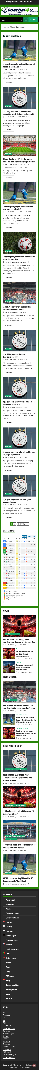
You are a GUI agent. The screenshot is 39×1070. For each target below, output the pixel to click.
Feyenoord (7, 1015)
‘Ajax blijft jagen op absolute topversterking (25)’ (19, 340)
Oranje (8, 971)
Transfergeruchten (20, 769)
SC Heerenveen (9, 1057)
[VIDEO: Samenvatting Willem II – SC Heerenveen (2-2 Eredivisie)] (19, 864)
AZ (4, 1020)
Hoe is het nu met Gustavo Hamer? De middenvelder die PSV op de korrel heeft (9, 719)
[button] (3, 20)
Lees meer (9, 82)
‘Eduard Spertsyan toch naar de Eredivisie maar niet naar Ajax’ (19, 243)
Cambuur (7, 1031)
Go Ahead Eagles (9, 1054)
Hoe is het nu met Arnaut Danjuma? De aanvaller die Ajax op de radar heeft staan (19, 706)
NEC (4, 1023)
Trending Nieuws (20, 805)
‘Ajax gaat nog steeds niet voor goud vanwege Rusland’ (19, 486)
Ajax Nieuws (9, 634)
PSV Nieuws (10, 976)
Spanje (8, 980)
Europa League (11, 935)
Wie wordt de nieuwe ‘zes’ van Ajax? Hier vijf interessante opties (9, 653)
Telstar (6, 1036)
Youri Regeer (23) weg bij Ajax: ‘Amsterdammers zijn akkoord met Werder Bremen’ (17, 777)
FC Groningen (8, 1033)
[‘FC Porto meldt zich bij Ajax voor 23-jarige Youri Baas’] (19, 797)
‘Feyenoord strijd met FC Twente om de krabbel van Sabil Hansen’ (19, 846)
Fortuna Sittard (9, 1047)
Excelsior (6, 1044)
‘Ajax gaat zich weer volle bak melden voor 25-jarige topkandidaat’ (19, 438)
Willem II (6, 1041)
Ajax (4, 1012)
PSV (4, 1018)
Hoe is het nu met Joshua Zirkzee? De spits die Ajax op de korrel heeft (9, 733)
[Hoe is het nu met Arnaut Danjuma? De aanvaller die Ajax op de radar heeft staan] (19, 691)
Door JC (7, 69)
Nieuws (8, 962)
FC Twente (7, 1026)
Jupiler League (11, 958)
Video (8, 994)
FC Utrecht (7, 1049)
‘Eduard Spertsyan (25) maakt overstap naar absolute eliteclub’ (19, 193)
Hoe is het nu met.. (11, 700)
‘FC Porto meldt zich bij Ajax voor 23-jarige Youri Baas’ (18, 812)
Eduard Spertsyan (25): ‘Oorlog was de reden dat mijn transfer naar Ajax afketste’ (19, 145)
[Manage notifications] (34, 1065)
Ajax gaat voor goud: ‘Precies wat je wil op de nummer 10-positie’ (19, 388)
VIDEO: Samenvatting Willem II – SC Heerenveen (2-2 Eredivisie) (18, 880)
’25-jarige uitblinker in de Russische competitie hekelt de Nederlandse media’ (19, 98)
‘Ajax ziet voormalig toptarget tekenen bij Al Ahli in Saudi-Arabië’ (19, 50)
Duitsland (9, 922)
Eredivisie (8, 58)
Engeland (9, 926)
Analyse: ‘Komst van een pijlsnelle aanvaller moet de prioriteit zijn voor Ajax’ (19, 640)
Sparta (5, 1039)
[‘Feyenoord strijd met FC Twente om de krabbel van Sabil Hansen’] (19, 831)
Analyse (17, 634)
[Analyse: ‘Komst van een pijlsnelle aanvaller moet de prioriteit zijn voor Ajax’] (19, 626)
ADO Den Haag (9, 1028)
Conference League (12, 917)
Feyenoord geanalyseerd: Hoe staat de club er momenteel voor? (9, 667)
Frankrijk (9, 944)
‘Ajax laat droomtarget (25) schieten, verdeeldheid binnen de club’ (19, 293)
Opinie (8, 967)
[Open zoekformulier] (21, 20)
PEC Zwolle (7, 1052)
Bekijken (33, 19)
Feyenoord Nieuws (19, 836)
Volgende (25, 524)
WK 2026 (9, 998)
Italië (7, 201)
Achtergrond (10, 900)
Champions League (12, 913)
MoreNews (13, 1068)
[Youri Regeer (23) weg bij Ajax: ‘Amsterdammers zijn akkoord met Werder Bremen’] (19, 761)
